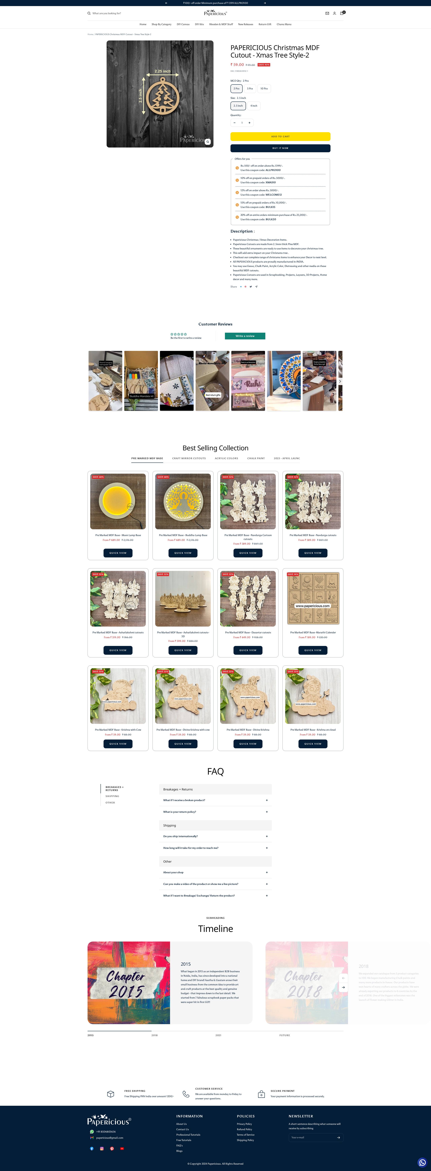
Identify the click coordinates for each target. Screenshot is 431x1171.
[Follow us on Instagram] (102, 1144)
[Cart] (341, 8)
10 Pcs (264, 84)
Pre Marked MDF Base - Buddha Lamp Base (183, 530)
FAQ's (179, 1141)
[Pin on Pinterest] (245, 282)
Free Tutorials (183, 1135)
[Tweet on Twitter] (250, 282)
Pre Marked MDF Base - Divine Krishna (248, 725)
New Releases (245, 19)
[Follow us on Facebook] (92, 1144)
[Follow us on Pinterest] (112, 1144)
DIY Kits (199, 19)
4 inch (254, 101)
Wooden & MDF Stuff (221, 19)
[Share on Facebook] (241, 282)
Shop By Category (161, 19)
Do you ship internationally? (180, 831)
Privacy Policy (244, 1119)
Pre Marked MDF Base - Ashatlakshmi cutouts (118, 628)
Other (110, 798)
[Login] (334, 8)
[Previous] (343, 973)
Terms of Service (245, 1130)
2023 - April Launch (288, 454)
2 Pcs (236, 84)
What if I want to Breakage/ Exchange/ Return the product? (199, 891)
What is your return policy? (179, 807)
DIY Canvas (183, 19)
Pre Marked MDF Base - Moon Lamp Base (118, 530)
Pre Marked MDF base (147, 454)
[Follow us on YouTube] (122, 1144)
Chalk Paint (256, 454)
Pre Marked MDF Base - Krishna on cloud (313, 725)
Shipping (112, 792)
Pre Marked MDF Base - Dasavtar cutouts (248, 628)
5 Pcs (250, 84)
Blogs (179, 1146)
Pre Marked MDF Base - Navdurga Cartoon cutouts (248, 532)
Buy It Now (281, 144)
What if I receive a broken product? (184, 795)
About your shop (173, 868)
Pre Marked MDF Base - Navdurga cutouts (313, 530)
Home (143, 19)
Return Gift (265, 19)
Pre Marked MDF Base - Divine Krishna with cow (183, 725)
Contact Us (182, 1124)
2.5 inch (238, 101)
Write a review (245, 331)
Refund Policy (244, 1124)
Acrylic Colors (226, 454)
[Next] (343, 983)
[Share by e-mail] (256, 282)
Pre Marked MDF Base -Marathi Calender (313, 628)
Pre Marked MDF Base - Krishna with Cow (118, 725)
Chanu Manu (284, 19)
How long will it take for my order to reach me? (190, 843)
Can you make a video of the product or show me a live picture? (200, 879)
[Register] (338, 1133)
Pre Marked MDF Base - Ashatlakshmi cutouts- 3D (183, 630)
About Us (181, 1119)
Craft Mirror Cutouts (189, 454)
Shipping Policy (245, 1135)
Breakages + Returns (115, 784)
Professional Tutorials (188, 1130)
